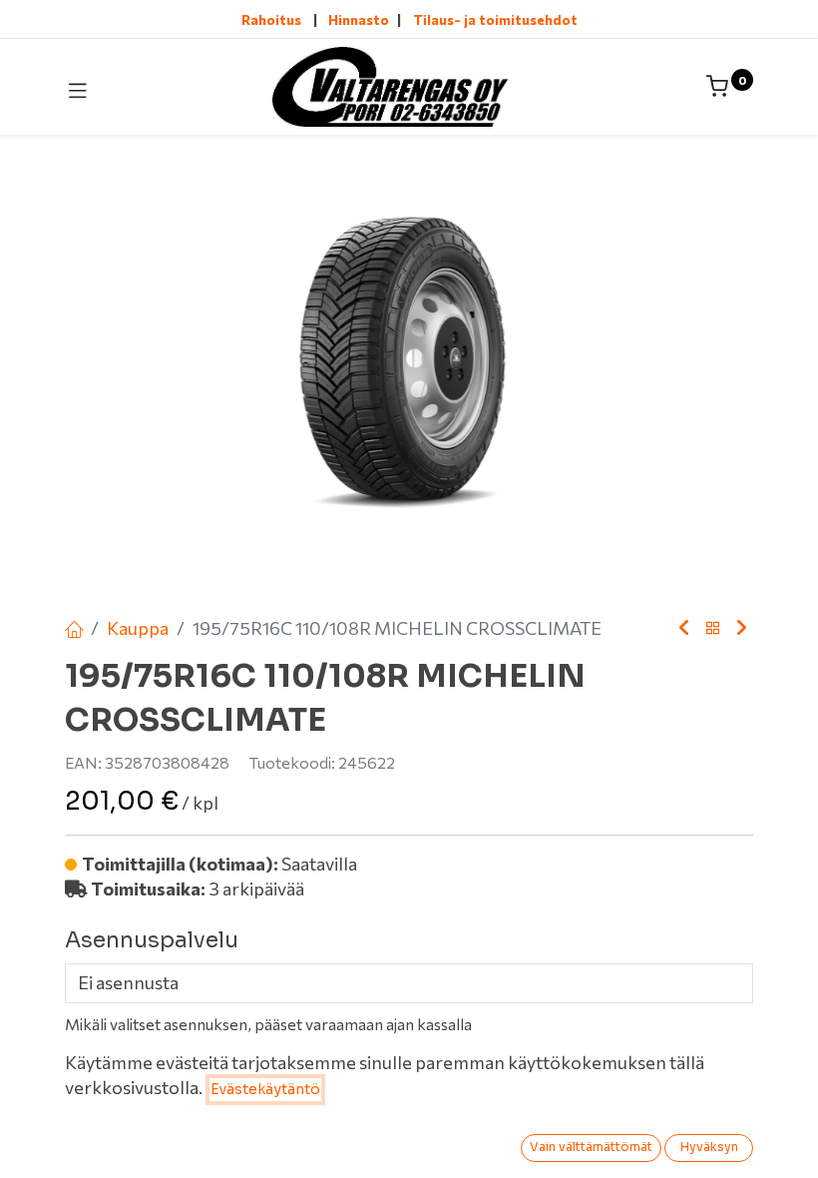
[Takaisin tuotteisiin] (713, 629)
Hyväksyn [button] (709, 1146)
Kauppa (138, 628)
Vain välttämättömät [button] (591, 1146)
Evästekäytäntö (265, 1089)
